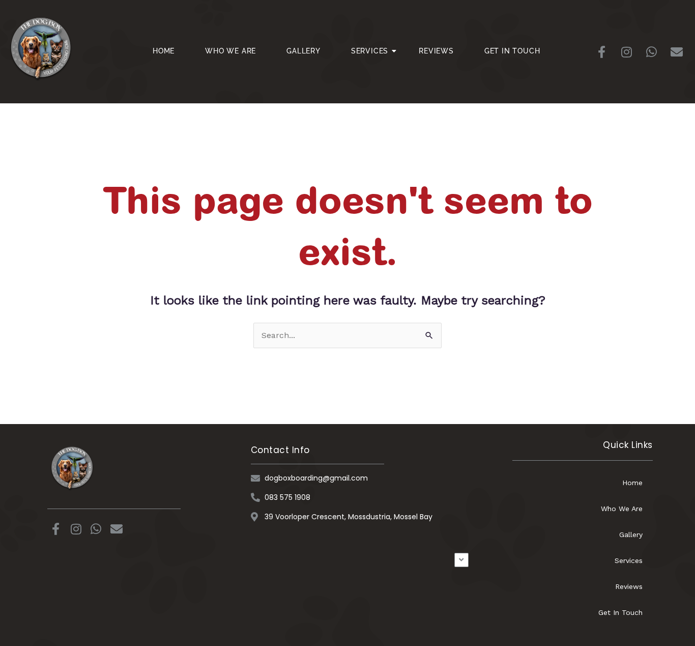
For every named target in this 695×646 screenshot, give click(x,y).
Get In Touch (512, 51)
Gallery (303, 51)
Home (164, 51)
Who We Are (230, 51)
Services (369, 51)
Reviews (436, 51)
